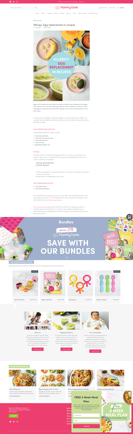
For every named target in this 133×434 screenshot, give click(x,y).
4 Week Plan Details (86, 409)
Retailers (69, 411)
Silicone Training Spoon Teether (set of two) (101, 300)
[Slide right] (15, 306)
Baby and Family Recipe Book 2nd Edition (47, 300)
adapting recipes (52, 195)
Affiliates (69, 424)
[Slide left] (13, 306)
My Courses (112, 7)
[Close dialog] (129, 393)
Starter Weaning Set (19, 300)
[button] (37, 13)
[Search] (36, 7)
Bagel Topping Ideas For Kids (48, 389)
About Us (69, 408)
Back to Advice (37, 20)
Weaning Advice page (42, 207)
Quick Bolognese (15, 389)
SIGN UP (13, 416)
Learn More (38, 349)
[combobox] (23, 7)
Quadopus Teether (72, 300)
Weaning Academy (56, 200)
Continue (86, 426)
